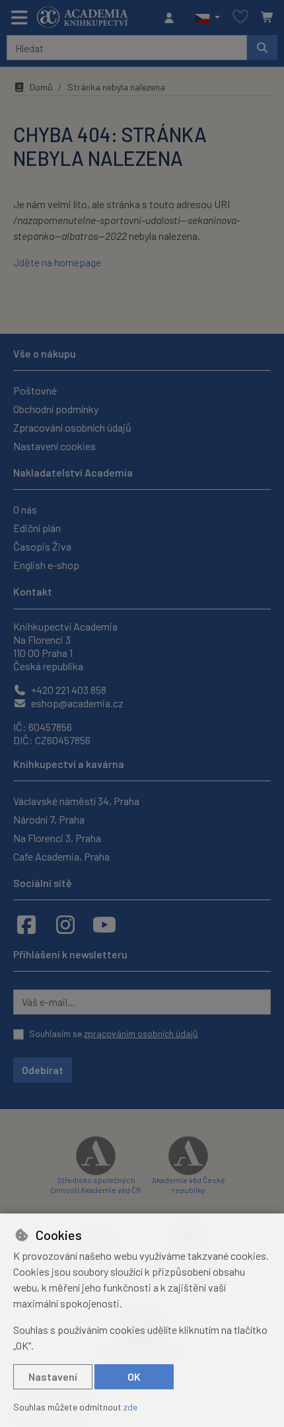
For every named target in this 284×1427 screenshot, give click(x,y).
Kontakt (32, 591)
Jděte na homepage (57, 262)
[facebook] (26, 924)
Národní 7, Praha (49, 819)
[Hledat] (262, 47)
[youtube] (104, 924)
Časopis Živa (42, 546)
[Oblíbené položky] (240, 17)
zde (130, 1406)
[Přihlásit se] (172, 18)
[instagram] (65, 924)
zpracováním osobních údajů (141, 1033)
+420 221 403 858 (67, 689)
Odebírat (42, 1069)
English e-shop (46, 565)
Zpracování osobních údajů (72, 427)
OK (134, 1376)
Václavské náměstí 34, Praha (76, 800)
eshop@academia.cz (76, 703)
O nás (25, 509)
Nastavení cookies (54, 446)
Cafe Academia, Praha (61, 856)
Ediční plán (37, 527)
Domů (41, 87)
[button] (207, 18)
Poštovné (35, 390)
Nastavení (52, 1376)
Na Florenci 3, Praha (57, 837)
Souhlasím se (113, 1033)
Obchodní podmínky (55, 409)
